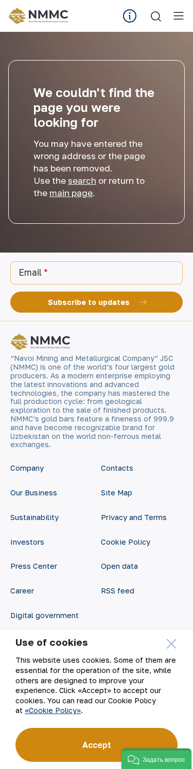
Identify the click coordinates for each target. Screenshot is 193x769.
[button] (156, 758)
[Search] (156, 16)
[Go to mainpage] (40, 16)
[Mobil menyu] (178, 16)
